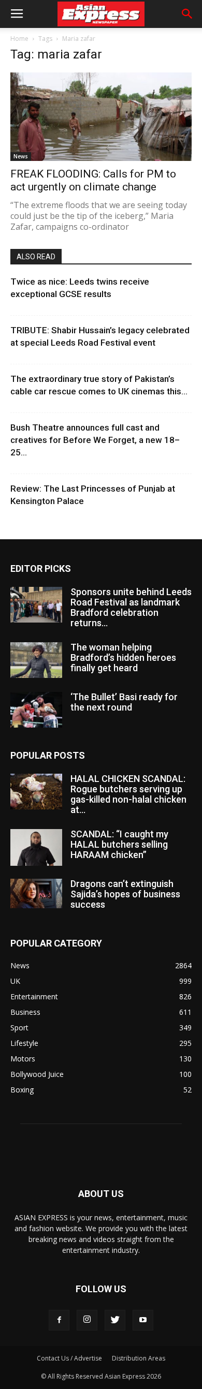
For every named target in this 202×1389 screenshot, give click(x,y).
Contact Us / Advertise (69, 1358)
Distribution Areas (138, 1358)
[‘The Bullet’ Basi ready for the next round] (36, 710)
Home (19, 38)
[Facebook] (59, 1320)
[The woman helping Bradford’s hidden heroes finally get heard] (36, 660)
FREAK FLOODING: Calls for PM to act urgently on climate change (93, 180)
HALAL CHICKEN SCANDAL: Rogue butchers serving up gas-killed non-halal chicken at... (128, 794)
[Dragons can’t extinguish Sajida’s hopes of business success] (36, 893)
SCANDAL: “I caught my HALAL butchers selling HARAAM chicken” (119, 844)
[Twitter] (115, 1320)
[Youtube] (143, 1320)
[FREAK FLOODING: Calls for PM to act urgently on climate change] (101, 116)
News (20, 156)
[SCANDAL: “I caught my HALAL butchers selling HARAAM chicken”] (36, 847)
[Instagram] (87, 1320)
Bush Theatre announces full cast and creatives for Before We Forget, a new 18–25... (95, 439)
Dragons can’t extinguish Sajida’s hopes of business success (125, 894)
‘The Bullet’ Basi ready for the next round (124, 702)
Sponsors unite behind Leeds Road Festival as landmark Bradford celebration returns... (131, 607)
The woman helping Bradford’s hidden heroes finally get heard (123, 657)
